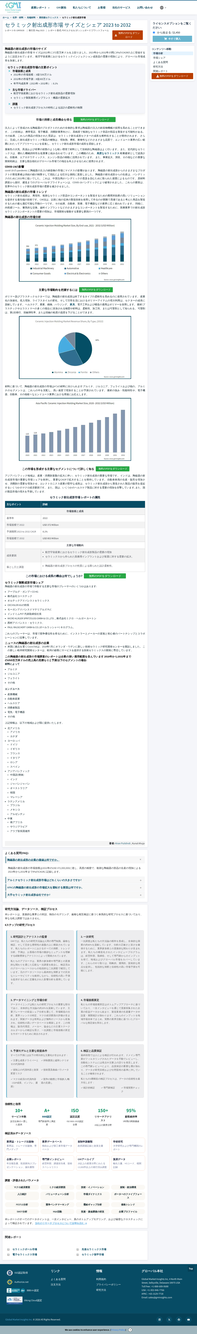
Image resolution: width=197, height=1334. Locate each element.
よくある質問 (160, 62)
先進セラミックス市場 (94, 1249)
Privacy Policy (118, 1329)
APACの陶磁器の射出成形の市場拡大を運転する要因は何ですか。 (45, 887)
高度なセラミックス (108, 153)
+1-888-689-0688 (159, 1286)
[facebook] (179, 1320)
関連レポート (160, 71)
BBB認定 (47, 1116)
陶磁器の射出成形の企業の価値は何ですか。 (33, 860)
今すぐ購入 (174, 38)
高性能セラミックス (48, 17)
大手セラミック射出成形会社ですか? (28, 894)
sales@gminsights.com (160, 1297)
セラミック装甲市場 (93, 1254)
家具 (72, 304)
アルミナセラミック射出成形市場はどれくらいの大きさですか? (44, 880)
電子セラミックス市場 (24, 1254)
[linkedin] (159, 1320)
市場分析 (158, 53)
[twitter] (169, 1320)
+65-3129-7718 (156, 1293)
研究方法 (158, 66)
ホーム (6, 17)
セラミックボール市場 (24, 1249)
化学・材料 (18, 17)
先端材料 (31, 17)
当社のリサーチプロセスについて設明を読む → (61, 1223)
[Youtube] (188, 1320)
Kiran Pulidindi (123, 843)
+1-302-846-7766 (155, 1290)
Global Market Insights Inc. (18, 1319)
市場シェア (159, 57)
